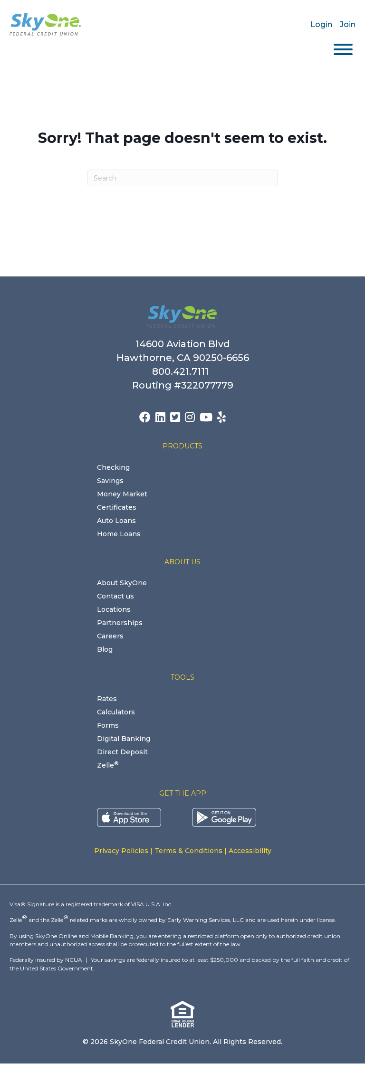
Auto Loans (116, 520)
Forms (108, 725)
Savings (110, 480)
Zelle (107, 765)
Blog (105, 649)
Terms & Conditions (188, 850)
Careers (110, 636)
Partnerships (120, 622)
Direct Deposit (122, 752)
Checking (113, 467)
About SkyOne (122, 583)
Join (347, 24)
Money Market (122, 494)
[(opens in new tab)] (129, 816)
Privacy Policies (121, 850)
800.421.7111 (182, 371)
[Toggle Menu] (343, 49)
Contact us (115, 596)
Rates (107, 698)
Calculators (116, 712)
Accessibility (250, 850)
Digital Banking (123, 738)
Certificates (116, 507)
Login (321, 24)
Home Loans (119, 534)
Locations (114, 609)
